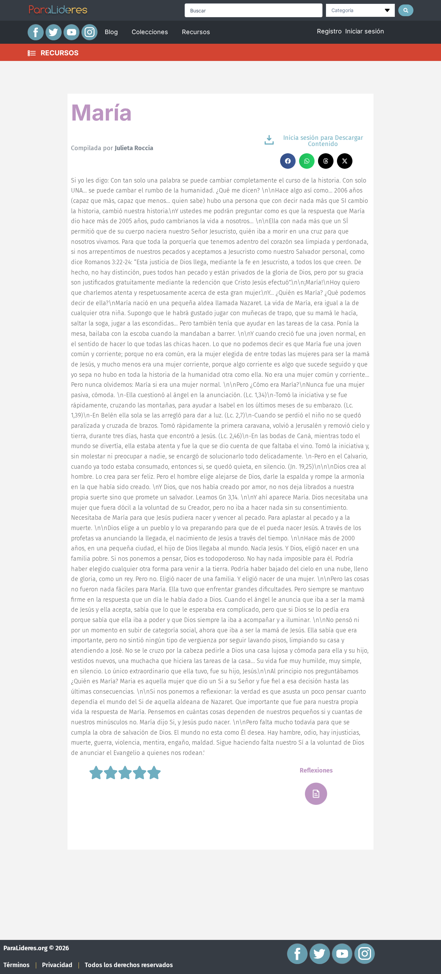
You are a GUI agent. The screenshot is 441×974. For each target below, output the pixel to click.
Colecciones (150, 31)
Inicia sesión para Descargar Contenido (323, 141)
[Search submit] (405, 10)
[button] (288, 161)
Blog (111, 31)
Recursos (196, 31)
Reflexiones (316, 770)
